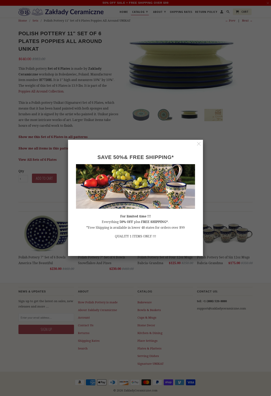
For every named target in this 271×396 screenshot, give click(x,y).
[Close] (198, 143)
